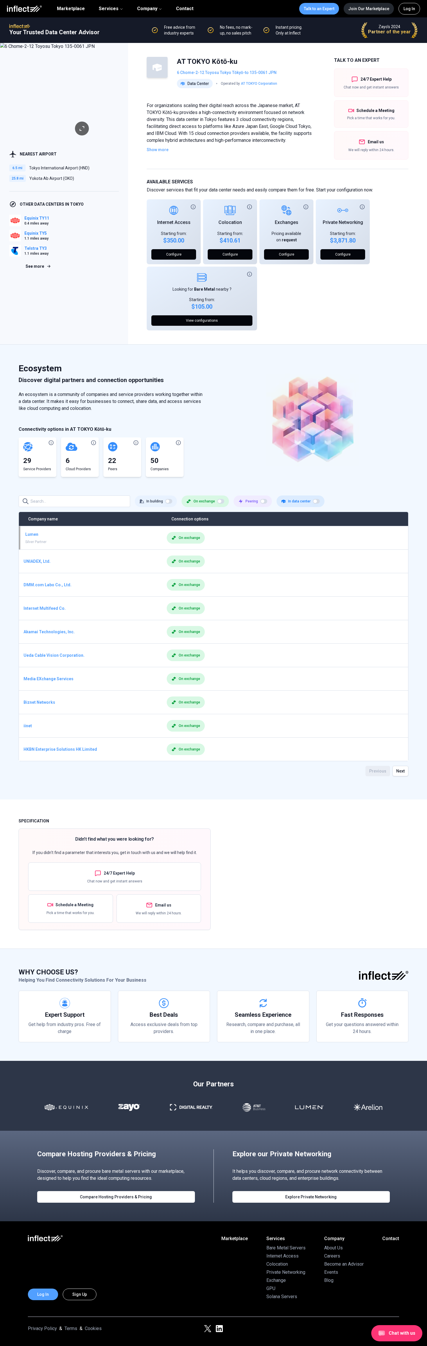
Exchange (276, 1280)
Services (109, 8)
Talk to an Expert (319, 8)
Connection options (190, 519)
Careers (332, 1256)
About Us (333, 1248)
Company (147, 8)
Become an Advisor (344, 1264)
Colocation (230, 222)
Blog (328, 1280)
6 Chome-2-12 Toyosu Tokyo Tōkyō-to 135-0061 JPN (227, 72)
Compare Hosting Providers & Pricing (116, 1197)
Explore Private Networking (311, 1197)
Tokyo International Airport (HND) (59, 168)
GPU (270, 1288)
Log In (409, 8)
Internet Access (174, 222)
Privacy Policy (42, 1328)
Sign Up (79, 1294)
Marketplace (71, 8)
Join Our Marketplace (368, 8)
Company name (43, 519)
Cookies (93, 1328)
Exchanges (286, 222)
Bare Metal (204, 289)
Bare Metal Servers (286, 1248)
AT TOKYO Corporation (259, 84)
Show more (157, 149)
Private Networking (343, 222)
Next (400, 771)
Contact (184, 8)
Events (331, 1272)
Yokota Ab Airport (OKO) (51, 178)
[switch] (168, 501)
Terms (70, 1328)
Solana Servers (281, 1296)
